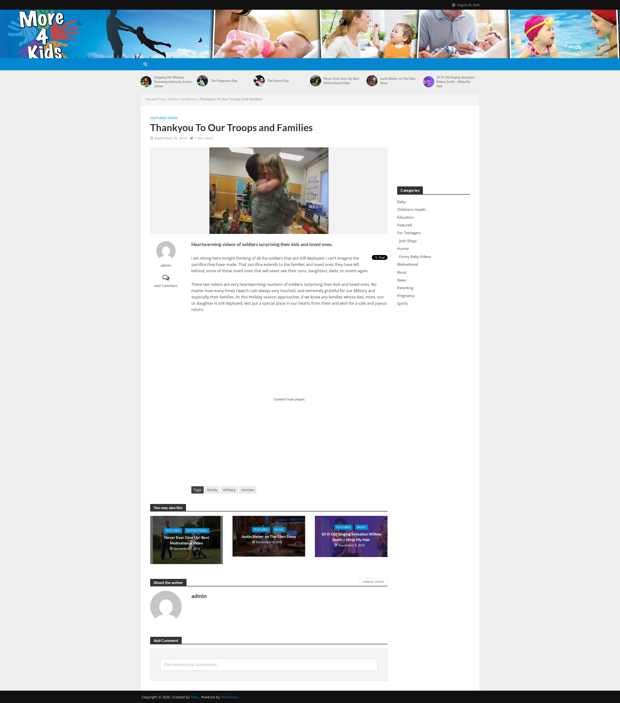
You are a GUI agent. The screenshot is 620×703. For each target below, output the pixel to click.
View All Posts (373, 581)
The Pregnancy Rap (223, 81)
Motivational (197, 530)
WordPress (229, 697)
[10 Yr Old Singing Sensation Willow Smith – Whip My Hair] (428, 81)
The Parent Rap (278, 81)
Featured (188, 99)
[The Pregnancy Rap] (202, 80)
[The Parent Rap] (259, 80)
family (212, 489)
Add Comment (166, 285)
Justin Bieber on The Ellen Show (398, 81)
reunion (247, 489)
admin (166, 265)
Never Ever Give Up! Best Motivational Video (341, 81)
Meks (195, 697)
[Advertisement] (433, 145)
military (229, 489)
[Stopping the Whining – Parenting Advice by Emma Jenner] (146, 81)
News (173, 118)
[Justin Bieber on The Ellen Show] (372, 80)
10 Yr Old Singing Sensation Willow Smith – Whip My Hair (455, 81)
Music (279, 529)
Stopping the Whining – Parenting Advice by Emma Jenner (173, 81)
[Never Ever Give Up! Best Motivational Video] (315, 80)
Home (173, 99)
